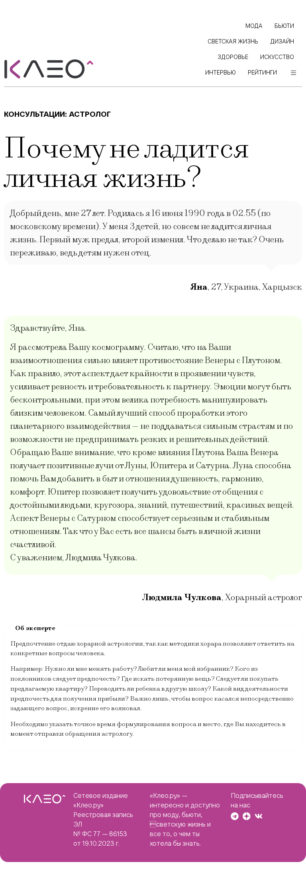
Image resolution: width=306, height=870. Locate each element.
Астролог (90, 114)
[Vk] (259, 816)
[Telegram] (235, 816)
